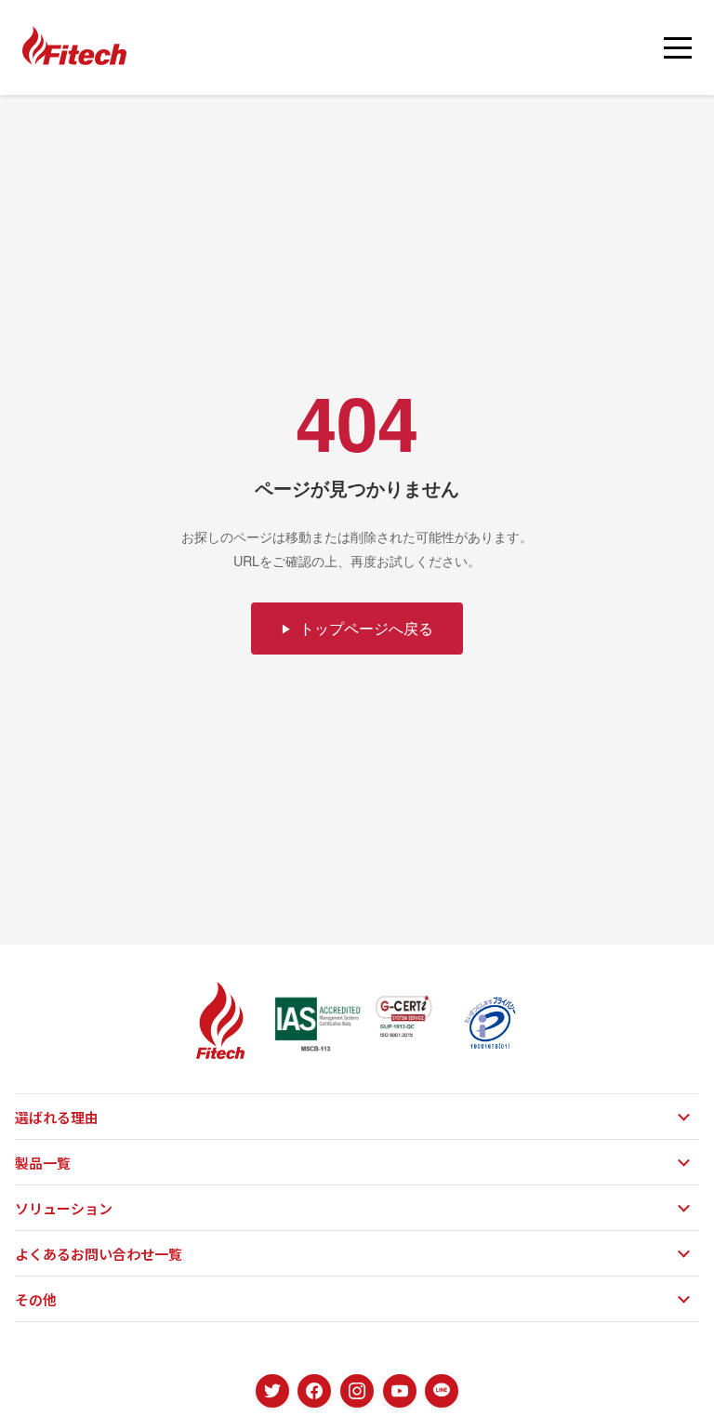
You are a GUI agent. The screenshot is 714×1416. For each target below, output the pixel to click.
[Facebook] (314, 1391)
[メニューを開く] (678, 47)
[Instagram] (357, 1391)
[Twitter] (272, 1391)
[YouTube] (399, 1391)
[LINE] (441, 1391)
